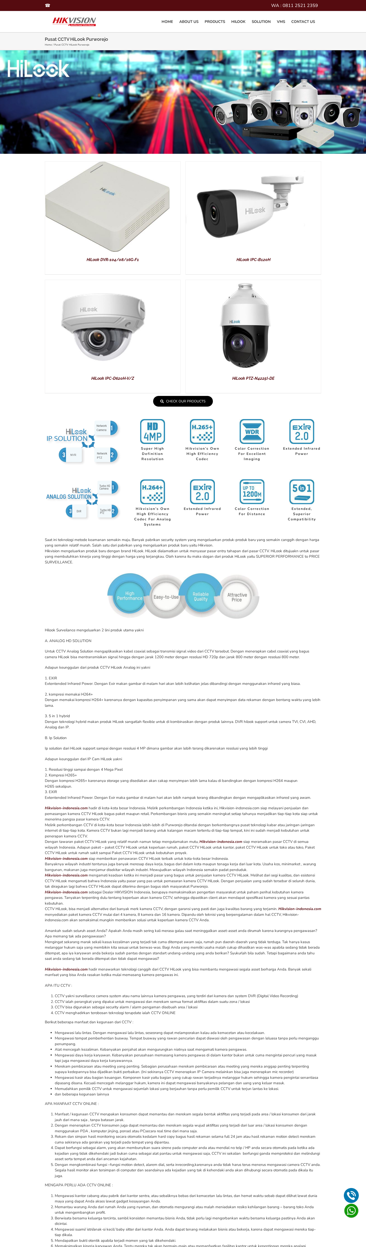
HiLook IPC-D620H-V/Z (112, 378)
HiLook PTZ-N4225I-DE (253, 378)
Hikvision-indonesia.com (66, 808)
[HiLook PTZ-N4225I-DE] (248, 282)
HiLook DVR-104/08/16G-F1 (113, 259)
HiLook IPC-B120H (253, 259)
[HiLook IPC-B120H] (248, 164)
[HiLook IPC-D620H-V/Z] (107, 282)
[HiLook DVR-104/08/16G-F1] (107, 164)
